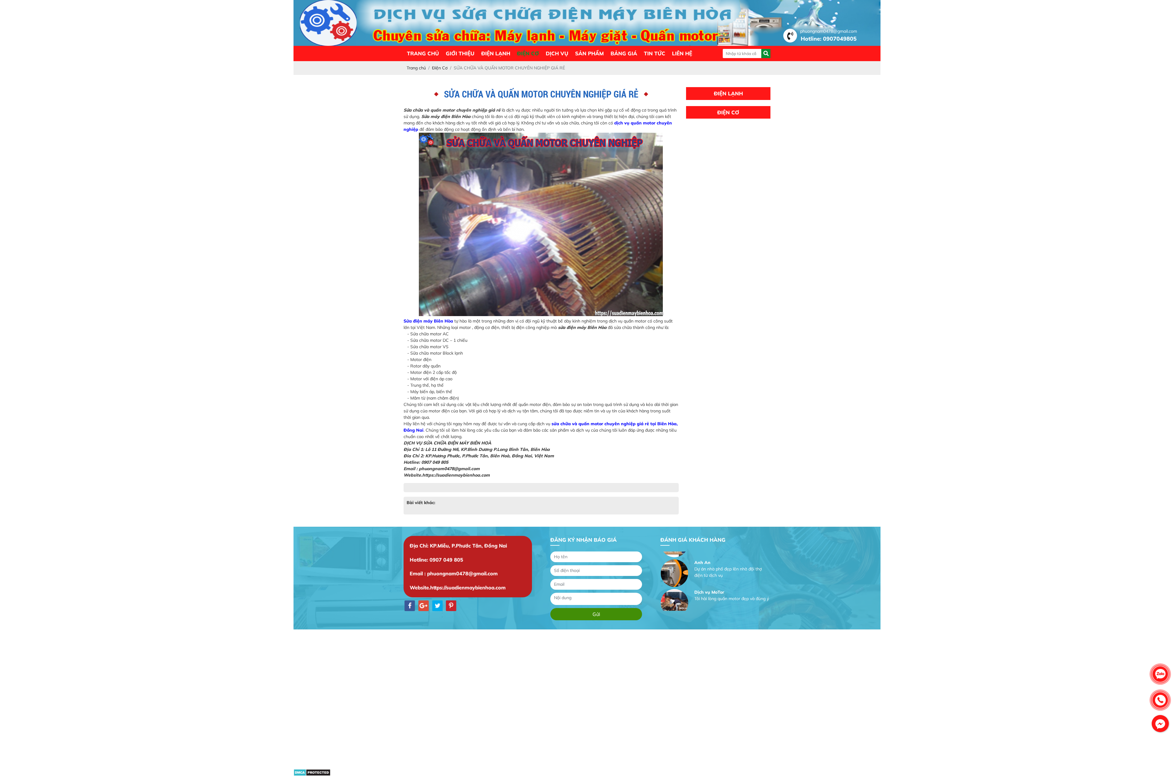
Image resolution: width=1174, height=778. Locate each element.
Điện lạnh (495, 53)
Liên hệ (682, 53)
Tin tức (654, 53)
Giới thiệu (460, 53)
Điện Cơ (528, 53)
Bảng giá (624, 53)
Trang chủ (423, 53)
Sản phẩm (589, 53)
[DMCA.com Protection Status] (312, 774)
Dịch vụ (557, 53)
